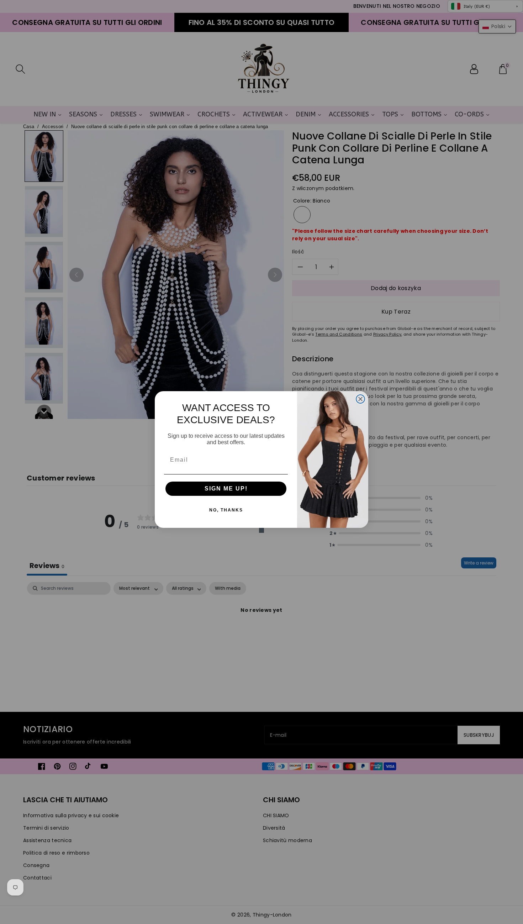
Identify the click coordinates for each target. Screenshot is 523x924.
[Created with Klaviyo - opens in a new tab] (261, 530)
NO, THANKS (226, 510)
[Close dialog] (360, 399)
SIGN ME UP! (226, 488)
